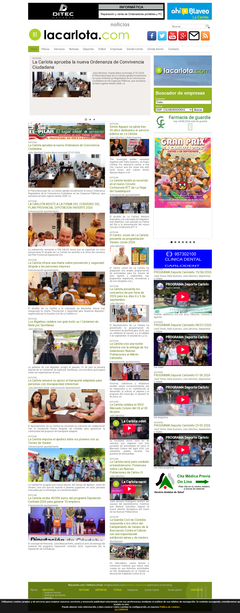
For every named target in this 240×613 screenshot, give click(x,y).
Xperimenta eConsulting (159, 585)
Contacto (173, 49)
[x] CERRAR (121, 609)
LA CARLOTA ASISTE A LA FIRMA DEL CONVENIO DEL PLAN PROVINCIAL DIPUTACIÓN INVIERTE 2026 (64, 205)
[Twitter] (162, 39)
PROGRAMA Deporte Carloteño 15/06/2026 (183, 272)
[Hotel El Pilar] (66, 140)
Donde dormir (156, 49)
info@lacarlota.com (114, 585)
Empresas (116, 49)
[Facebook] (152, 39)
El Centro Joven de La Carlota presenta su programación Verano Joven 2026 (129, 238)
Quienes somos (52, 592)
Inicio (33, 49)
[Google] (183, 39)
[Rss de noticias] (205, 39)
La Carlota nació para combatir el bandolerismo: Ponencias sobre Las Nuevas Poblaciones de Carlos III (129, 467)
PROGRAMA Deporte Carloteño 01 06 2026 (182, 375)
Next (206, 188)
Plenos (45, 49)
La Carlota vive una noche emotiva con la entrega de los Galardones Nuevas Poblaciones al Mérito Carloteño (129, 351)
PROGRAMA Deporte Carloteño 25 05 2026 (182, 425)
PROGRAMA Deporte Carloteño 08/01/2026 (183, 325)
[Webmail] (194, 39)
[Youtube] (172, 39)
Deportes (88, 49)
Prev (160, 188)
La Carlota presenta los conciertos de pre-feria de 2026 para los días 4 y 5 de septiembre (127, 294)
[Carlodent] (183, 267)
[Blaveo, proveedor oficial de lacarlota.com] (189, 19)
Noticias (74, 49)
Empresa (160, 99)
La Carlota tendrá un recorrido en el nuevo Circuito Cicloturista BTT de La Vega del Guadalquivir (129, 186)
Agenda (48, 598)
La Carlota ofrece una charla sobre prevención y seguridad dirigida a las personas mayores (66, 264)
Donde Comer (135, 49)
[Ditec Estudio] (96, 19)
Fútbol (102, 49)
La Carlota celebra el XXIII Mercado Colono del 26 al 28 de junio (128, 408)
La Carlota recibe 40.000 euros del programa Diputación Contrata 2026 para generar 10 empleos (64, 499)
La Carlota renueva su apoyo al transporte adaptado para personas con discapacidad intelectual (65, 382)
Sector (159, 106)
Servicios (59, 49)
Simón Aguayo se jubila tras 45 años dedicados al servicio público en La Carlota (129, 130)
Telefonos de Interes (54, 595)
